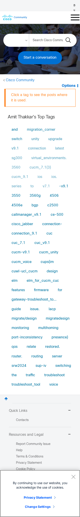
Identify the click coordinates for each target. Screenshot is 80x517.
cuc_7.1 (18, 243)
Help (19, 450)
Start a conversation (40, 57)
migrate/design (24, 318)
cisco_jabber (22, 224)
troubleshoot (54, 375)
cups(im (47, 262)
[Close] (73, 476)
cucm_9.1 (20, 177)
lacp (52, 309)
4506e (17, 205)
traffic (30, 375)
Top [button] (6, 398)
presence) (60, 337)
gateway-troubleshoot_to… (34, 299)
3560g (35, 195)
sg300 (17, 158)
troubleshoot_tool (26, 384)
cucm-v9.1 (21, 252)
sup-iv (41, 365)
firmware (41, 290)
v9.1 (15, 148)
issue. (35, 309)
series (16, 186)
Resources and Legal (26, 434)
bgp (35, 205)
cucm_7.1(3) (40, 167)
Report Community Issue (33, 444)
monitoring (20, 328)
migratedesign (58, 318)
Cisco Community (20, 80)
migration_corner (41, 129)
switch (17, 139)
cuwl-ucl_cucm (25, 271)
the (14, 375)
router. (17, 356)
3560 (16, 167)
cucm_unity (48, 252)
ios (40, 177)
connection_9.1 (24, 233)
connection (37, 148)
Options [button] (69, 86)
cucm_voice (22, 262)
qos (15, 346)
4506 (54, 195)
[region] (40, 493)
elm (15, 280)
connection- (52, 224)
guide (16, 309)
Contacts (22, 420)
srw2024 (19, 365)
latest (59, 148)
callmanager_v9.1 (27, 214)
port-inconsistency (27, 337)
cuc (49, 233)
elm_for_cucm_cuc (43, 280)
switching (63, 365)
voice (53, 384)
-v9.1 (63, 186)
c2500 (52, 205)
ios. (54, 177)
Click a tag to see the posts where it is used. (39, 97)
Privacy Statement (38, 497)
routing (37, 356)
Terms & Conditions (29, 456)
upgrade (55, 139)
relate (31, 346)
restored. (52, 346)
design (52, 271)
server (57, 356)
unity (35, 139)
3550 (16, 195)
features (18, 290)
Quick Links (18, 410)
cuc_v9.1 (42, 243)
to (32, 186)
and (15, 129)
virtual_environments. (49, 158)
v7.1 (46, 186)
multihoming (48, 328)
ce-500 (57, 214)
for (60, 290)
